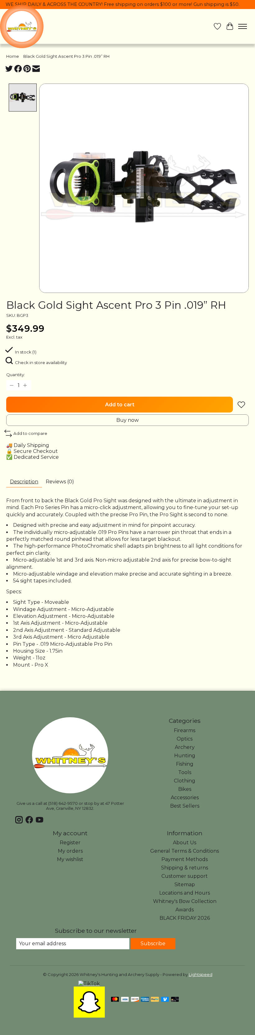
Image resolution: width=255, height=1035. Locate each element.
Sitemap (184, 884)
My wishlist (70, 859)
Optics (184, 739)
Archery (185, 747)
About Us (184, 843)
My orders (70, 851)
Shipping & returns (184, 868)
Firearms (184, 730)
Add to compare (30, 433)
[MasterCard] (115, 1000)
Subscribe (153, 943)
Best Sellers (184, 806)
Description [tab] (24, 482)
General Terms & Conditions (184, 851)
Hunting (184, 756)
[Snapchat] (89, 1016)
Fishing (184, 764)
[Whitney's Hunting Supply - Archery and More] (21, 26)
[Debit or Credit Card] (175, 1000)
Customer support (184, 876)
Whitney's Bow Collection (184, 901)
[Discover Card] (135, 1000)
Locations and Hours (184, 893)
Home (12, 56)
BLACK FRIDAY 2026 (185, 918)
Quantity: (15, 374)
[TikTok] (89, 984)
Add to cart (119, 405)
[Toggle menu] (242, 26)
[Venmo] (165, 1000)
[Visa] (125, 1000)
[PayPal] (155, 1000)
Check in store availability (41, 362)
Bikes (184, 789)
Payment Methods (184, 859)
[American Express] (145, 1000)
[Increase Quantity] (25, 385)
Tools (184, 772)
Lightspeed (200, 974)
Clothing (184, 781)
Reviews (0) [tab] (60, 482)
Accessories (185, 797)
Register (70, 843)
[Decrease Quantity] (12, 385)
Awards (184, 910)
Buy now (127, 420)
